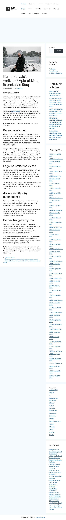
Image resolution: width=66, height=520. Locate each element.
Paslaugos (32, 4)
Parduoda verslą (54, 458)
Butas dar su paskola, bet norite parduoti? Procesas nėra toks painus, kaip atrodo (55, 135)
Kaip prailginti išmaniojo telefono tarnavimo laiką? (55, 93)
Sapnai (51, 424)
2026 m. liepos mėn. (56, 159)
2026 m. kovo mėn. (55, 176)
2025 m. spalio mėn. (56, 198)
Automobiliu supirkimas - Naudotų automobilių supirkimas (53, 486)
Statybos (56, 9)
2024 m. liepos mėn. (56, 261)
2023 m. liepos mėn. (56, 312)
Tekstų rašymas (54, 464)
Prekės (23, 9)
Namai (40, 4)
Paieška (51, 47)
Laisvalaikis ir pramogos (52, 4)
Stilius (51, 429)
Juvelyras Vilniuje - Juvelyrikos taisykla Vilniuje (55, 507)
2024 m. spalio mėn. (56, 249)
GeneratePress (40, 517)
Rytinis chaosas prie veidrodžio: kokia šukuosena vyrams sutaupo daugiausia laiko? (55, 102)
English (51, 392)
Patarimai (23, 4)
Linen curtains (54, 470)
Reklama (44, 13)
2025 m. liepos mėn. (56, 210)
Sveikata (37, 9)
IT (50, 395)
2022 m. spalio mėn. (56, 351)
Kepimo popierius (54, 480)
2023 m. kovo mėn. (55, 329)
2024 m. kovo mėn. (55, 278)
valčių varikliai (15, 111)
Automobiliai (47, 9)
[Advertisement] (33, 29)
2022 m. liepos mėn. (56, 363)
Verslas (30, 9)
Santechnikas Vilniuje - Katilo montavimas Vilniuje (55, 501)
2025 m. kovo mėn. (55, 227)
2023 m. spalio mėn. (56, 300)
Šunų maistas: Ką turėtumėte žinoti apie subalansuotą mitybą (21, 259)
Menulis (23, 13)
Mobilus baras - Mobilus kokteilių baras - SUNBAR (54, 495)
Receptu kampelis (34, 13)
